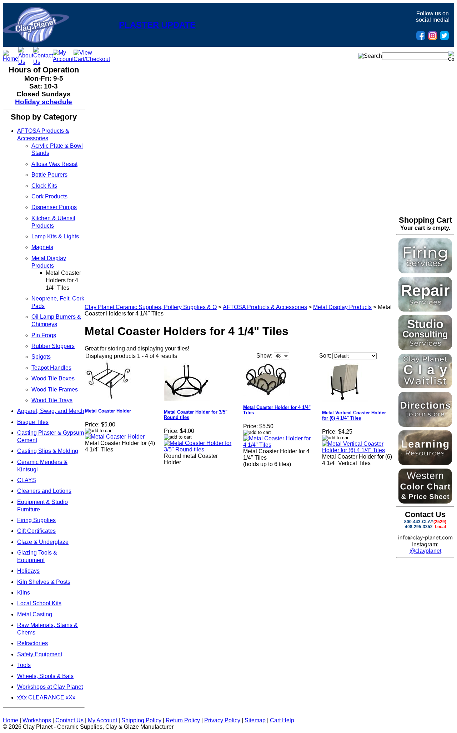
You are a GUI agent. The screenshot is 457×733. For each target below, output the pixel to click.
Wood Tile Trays (51, 400)
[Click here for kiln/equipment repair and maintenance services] (425, 310)
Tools (24, 665)
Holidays (28, 571)
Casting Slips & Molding (47, 451)
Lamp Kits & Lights (55, 236)
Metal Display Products (342, 307)
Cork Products (49, 196)
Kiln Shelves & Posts (43, 582)
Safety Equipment (39, 654)
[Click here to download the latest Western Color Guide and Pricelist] (425, 502)
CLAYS (26, 480)
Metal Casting (34, 614)
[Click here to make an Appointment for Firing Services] (425, 271)
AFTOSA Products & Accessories (265, 307)
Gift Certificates (36, 531)
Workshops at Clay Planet (50, 687)
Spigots (41, 357)
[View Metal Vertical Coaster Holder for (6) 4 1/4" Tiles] (357, 450)
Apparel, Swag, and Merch (50, 411)
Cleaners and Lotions (44, 491)
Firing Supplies (36, 520)
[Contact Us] (43, 62)
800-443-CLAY (418, 521)
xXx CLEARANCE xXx (46, 697)
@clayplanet (425, 551)
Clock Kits (44, 186)
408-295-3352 (419, 526)
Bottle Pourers (49, 175)
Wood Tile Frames (54, 389)
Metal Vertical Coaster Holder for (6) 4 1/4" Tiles (354, 415)
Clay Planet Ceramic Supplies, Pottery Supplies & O (151, 307)
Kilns (23, 593)
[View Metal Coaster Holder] (115, 437)
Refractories (32, 643)
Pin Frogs (43, 335)
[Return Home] (36, 41)
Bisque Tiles (33, 422)
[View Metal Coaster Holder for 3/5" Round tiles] (199, 449)
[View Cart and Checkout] (92, 59)
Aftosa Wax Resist (54, 164)
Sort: (325, 356)
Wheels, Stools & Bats (45, 676)
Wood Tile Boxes (53, 378)
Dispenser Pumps (54, 207)
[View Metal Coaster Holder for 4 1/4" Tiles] (278, 445)
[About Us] (25, 62)
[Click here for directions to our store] (425, 425)
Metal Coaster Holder (108, 411)
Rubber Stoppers (53, 346)
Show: (264, 356)
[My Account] (63, 59)
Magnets (42, 247)
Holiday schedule (43, 102)
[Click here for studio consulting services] (425, 348)
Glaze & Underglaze (43, 542)
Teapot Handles (51, 368)
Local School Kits (39, 603)
